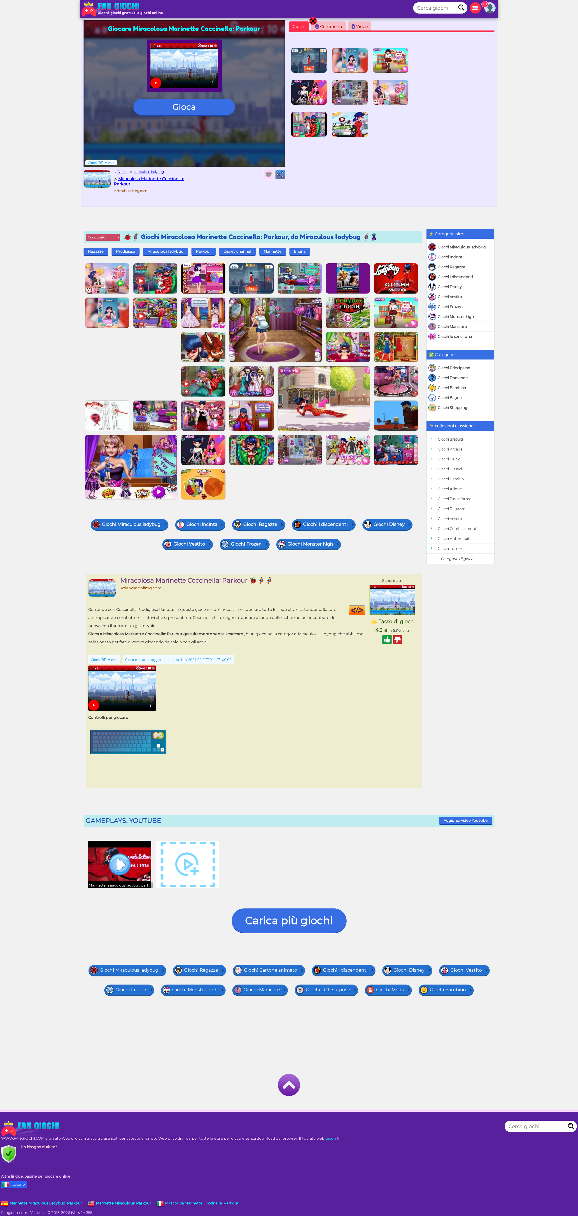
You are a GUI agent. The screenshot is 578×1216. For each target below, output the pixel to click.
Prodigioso (125, 251)
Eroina (299, 251)
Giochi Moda (390, 989)
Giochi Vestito (450, 297)
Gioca (184, 107)
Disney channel (237, 251)
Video (360, 26)
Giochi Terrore (451, 548)
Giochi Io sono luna (455, 336)
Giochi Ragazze (451, 267)
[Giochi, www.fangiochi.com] (111, 9)
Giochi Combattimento (458, 529)
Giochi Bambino (452, 388)
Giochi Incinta (450, 257)
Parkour (203, 251)
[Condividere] (280, 174)
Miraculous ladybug (165, 251)
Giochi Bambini (451, 479)
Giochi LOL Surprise (328, 989)
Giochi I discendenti (455, 277)
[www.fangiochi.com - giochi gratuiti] (31, 1129)
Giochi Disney (450, 287)
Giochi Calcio (449, 459)
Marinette (273, 251)
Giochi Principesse (454, 368)
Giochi (299, 26)
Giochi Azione (450, 489)
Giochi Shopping (452, 408)
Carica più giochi (289, 920)
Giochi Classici (450, 469)
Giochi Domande (453, 378)
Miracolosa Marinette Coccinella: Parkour (202, 1203)
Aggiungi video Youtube (466, 820)
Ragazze (96, 251)
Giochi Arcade (450, 449)
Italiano (18, 1184)
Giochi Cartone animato (270, 970)
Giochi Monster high (456, 317)
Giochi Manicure (452, 326)
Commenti (329, 26)
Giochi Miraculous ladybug (462, 247)
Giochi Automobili (454, 539)
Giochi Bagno (450, 398)
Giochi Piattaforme (454, 499)
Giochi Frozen (450, 307)
